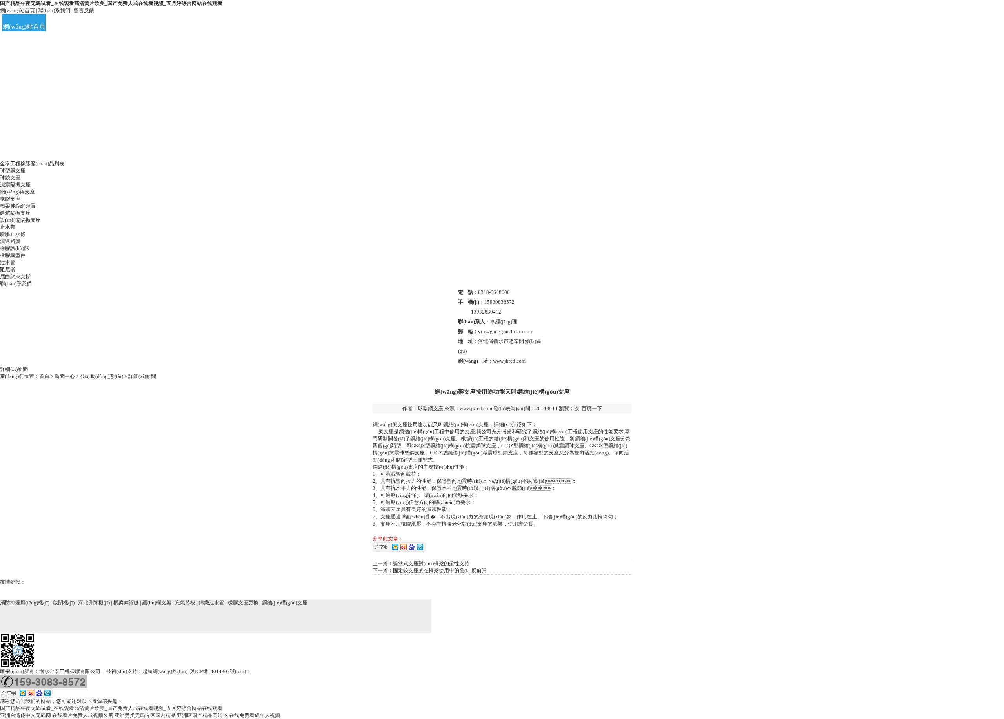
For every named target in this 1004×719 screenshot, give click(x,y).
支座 (402, 424)
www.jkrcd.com (476, 408)
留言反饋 (84, 10)
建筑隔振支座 (15, 213)
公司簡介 (119, 26)
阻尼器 (7, 269)
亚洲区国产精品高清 (200, 715)
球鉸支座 (10, 178)
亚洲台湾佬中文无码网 (25, 715)
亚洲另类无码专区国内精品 (145, 715)
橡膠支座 (10, 199)
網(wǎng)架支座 (17, 192)
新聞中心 (65, 376)
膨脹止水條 (12, 234)
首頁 (44, 376)
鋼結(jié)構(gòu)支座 (284, 603)
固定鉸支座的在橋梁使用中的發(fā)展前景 (440, 570)
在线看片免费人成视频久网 (82, 715)
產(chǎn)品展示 (215, 26)
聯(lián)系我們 (54, 10)
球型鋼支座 (12, 170)
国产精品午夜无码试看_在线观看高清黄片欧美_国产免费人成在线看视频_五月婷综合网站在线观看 (111, 3)
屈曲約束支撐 (15, 276)
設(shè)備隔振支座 (20, 220)
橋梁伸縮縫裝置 (18, 206)
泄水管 (7, 262)
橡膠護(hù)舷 (14, 248)
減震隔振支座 (15, 185)
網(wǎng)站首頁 (17, 10)
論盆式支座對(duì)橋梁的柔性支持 (431, 563)
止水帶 (7, 227)
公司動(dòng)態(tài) (101, 376)
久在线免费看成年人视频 (252, 715)
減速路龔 (10, 241)
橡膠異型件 (12, 255)
